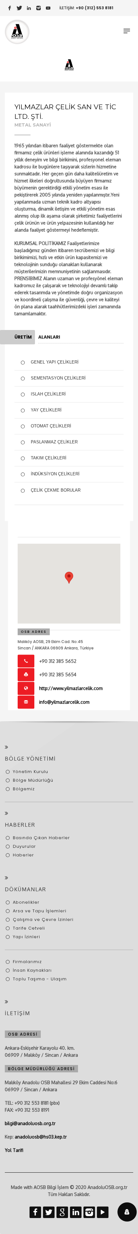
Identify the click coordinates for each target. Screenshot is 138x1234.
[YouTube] (48, 8)
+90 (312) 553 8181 (94, 8)
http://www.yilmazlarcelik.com (71, 688)
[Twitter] (19, 8)
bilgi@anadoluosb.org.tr (30, 1123)
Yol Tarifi (14, 1150)
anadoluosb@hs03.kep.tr (41, 1136)
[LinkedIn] (29, 8)
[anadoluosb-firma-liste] (69, 64)
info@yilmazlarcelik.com (64, 702)
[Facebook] (9, 8)
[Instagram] (38, 8)
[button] (69, 577)
